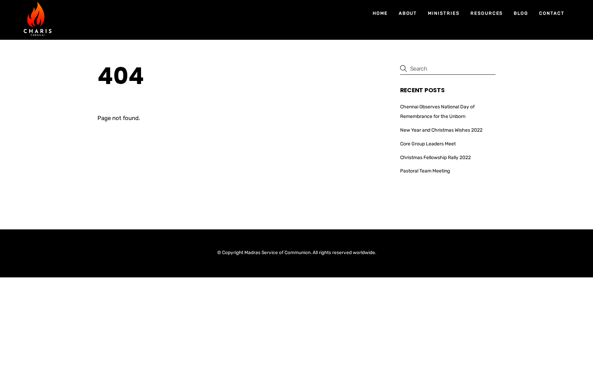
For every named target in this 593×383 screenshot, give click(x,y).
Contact (552, 13)
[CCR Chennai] (37, 33)
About (408, 13)
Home (380, 13)
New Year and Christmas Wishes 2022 (441, 130)
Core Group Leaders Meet (428, 144)
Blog (521, 13)
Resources (486, 13)
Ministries (444, 13)
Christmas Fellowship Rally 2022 (435, 157)
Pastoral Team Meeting (425, 171)
